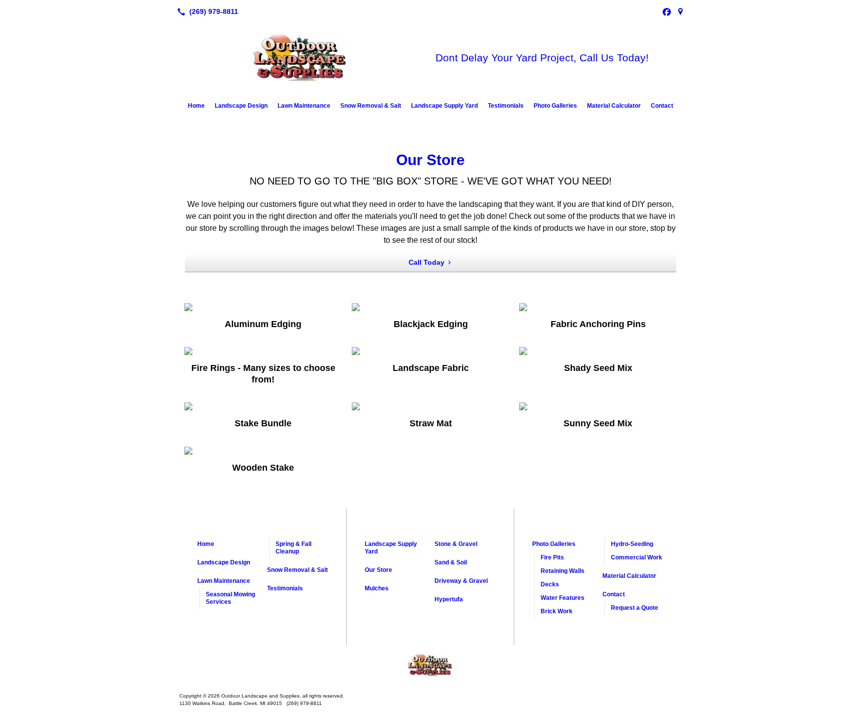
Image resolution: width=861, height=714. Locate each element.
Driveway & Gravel (461, 580)
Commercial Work (636, 557)
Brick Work (557, 611)
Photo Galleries (555, 105)
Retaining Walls (562, 570)
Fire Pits (552, 557)
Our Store (430, 160)
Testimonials (506, 105)
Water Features (562, 597)
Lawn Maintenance (304, 105)
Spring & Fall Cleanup (293, 547)
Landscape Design (241, 105)
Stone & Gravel (455, 543)
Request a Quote (634, 607)
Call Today (426, 262)
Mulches (377, 588)
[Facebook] (667, 11)
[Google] (681, 11)
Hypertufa (448, 599)
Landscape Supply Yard (444, 105)
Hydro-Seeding (632, 543)
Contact (662, 105)
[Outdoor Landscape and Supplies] (430, 665)
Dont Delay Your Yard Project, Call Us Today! (542, 57)
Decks (550, 584)
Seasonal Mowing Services (230, 598)
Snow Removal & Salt (370, 105)
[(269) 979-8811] (205, 11)
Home (196, 105)
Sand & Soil (450, 562)
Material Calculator (614, 105)
